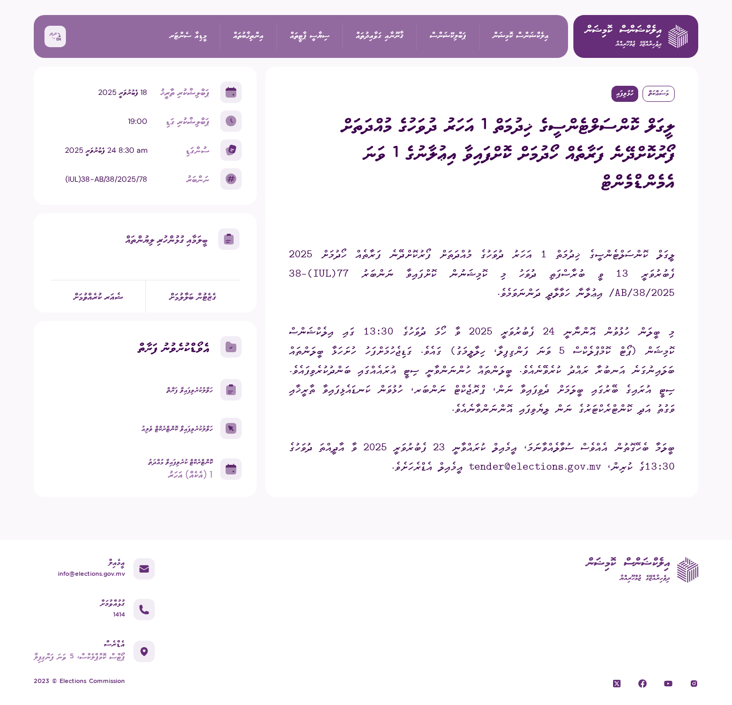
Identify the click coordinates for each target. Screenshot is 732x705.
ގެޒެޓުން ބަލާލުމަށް (192, 296)
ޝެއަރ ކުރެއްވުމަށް (98, 296)
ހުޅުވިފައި (624, 93)
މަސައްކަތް (658, 93)
